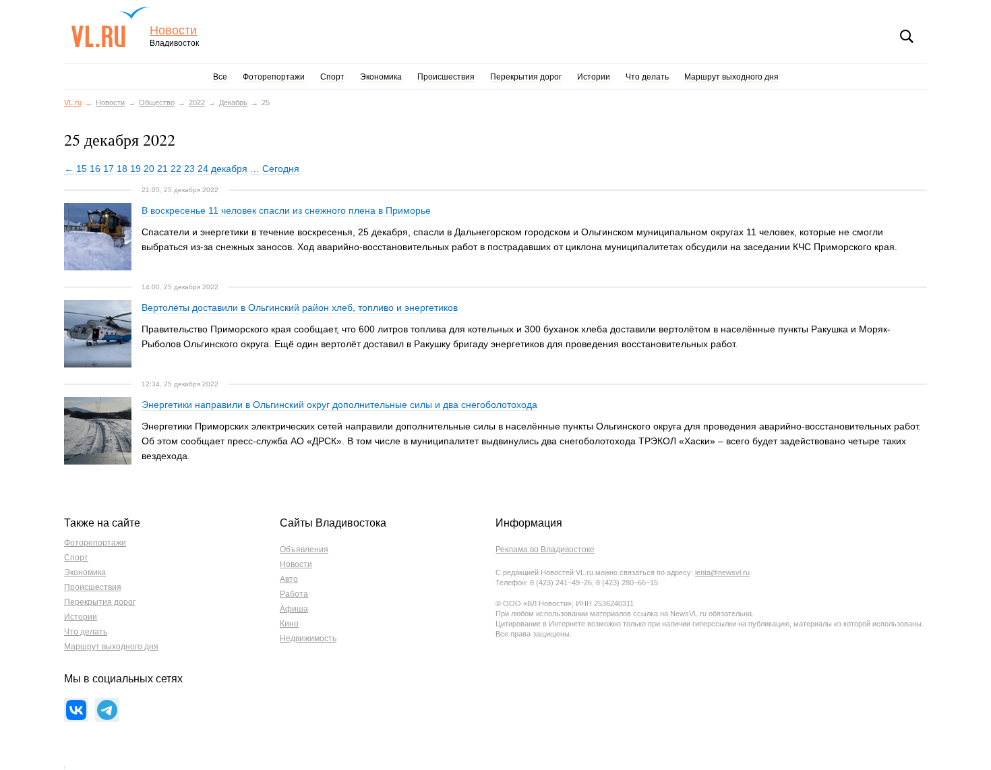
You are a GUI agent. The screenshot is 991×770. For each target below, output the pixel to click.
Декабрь (233, 102)
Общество (157, 102)
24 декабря (222, 168)
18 (122, 168)
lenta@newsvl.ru (722, 572)
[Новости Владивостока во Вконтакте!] (76, 710)
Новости (173, 31)
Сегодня (280, 168)
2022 (197, 102)
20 (149, 168)
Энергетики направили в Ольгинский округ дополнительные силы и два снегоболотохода (339, 404)
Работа (294, 594)
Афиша (294, 609)
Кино (289, 623)
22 (176, 168)
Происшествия (446, 77)
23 (189, 168)
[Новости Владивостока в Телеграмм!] (107, 710)
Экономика (381, 77)
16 (95, 168)
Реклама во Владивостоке (545, 549)
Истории (593, 77)
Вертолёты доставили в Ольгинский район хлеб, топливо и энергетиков (300, 307)
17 (108, 168)
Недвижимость (308, 638)
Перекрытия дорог (526, 77)
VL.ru (110, 27)
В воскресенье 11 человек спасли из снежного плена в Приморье (286, 210)
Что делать (647, 77)
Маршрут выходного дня (731, 77)
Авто (289, 579)
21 (162, 168)
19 (135, 168)
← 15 (75, 168)
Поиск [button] (907, 36)
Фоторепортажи (274, 77)
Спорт (332, 77)
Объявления (304, 549)
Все (220, 77)
